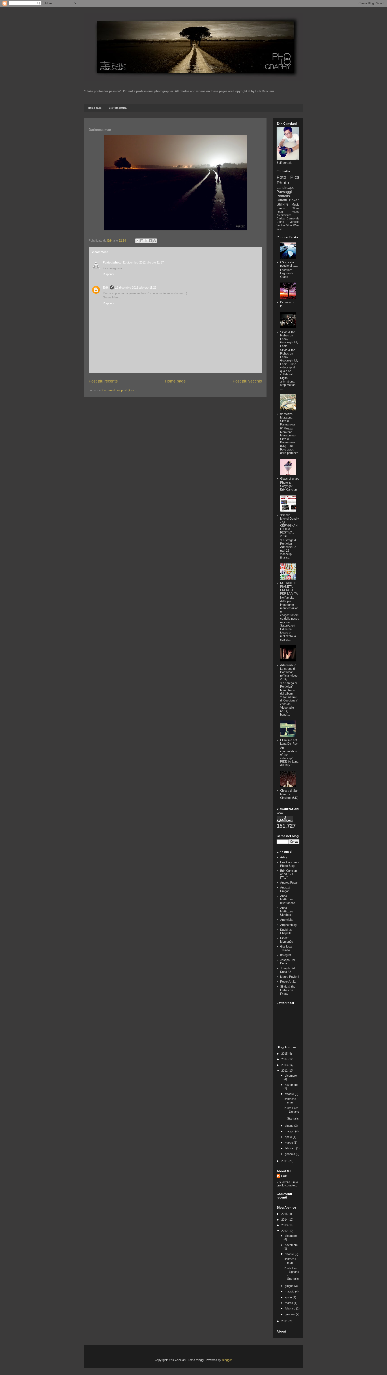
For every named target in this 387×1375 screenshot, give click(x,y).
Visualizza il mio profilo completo (287, 1183)
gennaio (290, 1154)
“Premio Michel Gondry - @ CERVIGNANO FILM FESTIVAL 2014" (289, 525)
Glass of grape (289, 478)
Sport (279, 229)
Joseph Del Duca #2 (287, 970)
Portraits (283, 196)
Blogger (227, 1360)
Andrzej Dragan (285, 889)
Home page (94, 107)
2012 (284, 1070)
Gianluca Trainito (286, 948)
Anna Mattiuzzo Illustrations (287, 899)
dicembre (291, 1075)
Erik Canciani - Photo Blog (289, 864)
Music (295, 204)
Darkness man (290, 1100)
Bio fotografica (118, 107)
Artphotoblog (288, 925)
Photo (283, 182)
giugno (289, 1125)
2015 (284, 1053)
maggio (290, 1131)
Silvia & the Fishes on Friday (287, 990)
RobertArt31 (288, 981)
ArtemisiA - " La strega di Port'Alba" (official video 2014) (288, 672)
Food (280, 211)
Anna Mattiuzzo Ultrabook (286, 911)
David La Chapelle (286, 931)
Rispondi (108, 274)
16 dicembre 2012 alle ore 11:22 (135, 287)
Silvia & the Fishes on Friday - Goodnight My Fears (289, 339)
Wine (296, 225)
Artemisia (286, 919)
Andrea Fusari (289, 882)
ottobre (290, 1094)
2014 (284, 1059)
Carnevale (293, 218)
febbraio (290, 1148)
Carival (281, 218)
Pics (294, 177)
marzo (289, 1142)
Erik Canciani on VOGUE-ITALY (288, 874)
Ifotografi (286, 955)
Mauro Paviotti (289, 976)
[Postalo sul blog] (142, 240)
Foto (281, 177)
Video (295, 211)
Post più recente (103, 381)
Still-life (282, 204)
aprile (289, 1137)
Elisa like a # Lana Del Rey (289, 741)
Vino (289, 225)
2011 (284, 1161)
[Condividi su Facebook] (150, 240)
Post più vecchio (247, 381)
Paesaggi (284, 192)
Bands (281, 208)
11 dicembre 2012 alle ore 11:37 (143, 262)
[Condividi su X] (146, 240)
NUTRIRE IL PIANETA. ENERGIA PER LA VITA (289, 588)
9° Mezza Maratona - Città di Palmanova (287, 419)
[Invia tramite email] (137, 240)
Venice (281, 225)
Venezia (294, 221)
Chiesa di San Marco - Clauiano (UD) (289, 794)
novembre (291, 1084)
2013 (284, 1065)
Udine (280, 221)
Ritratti (282, 200)
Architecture (284, 215)
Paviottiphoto (112, 262)
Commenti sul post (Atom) (119, 390)
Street (295, 208)
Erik (105, 287)
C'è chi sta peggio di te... (289, 264)
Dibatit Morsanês (286, 939)
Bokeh (294, 200)
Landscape (285, 187)
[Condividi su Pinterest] (154, 240)
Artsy (283, 857)
